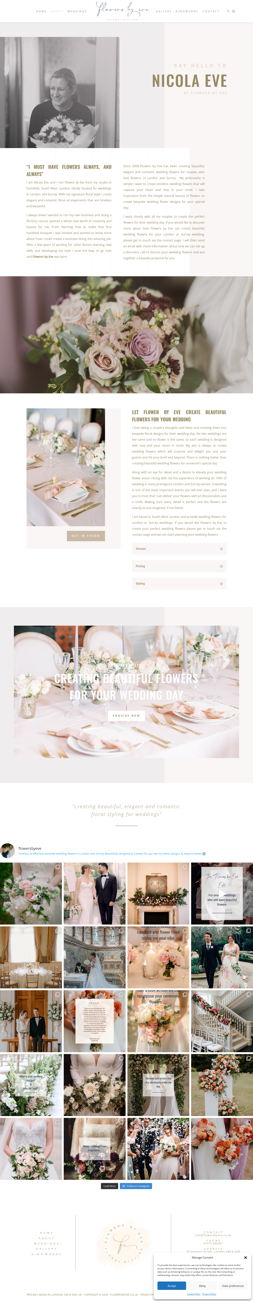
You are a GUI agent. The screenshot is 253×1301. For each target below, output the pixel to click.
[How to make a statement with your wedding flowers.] (222, 1085)
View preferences (233, 1286)
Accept (172, 1286)
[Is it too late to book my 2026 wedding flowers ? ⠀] (95, 957)
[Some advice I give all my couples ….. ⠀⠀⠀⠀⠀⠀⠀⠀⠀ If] (31, 957)
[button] (245, 1257)
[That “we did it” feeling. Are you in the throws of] (95, 894)
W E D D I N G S (46, 1243)
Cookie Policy (193, 1294)
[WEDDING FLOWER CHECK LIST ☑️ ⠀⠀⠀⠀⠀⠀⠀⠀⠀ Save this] (31, 1149)
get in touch (86, 535)
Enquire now (126, 715)
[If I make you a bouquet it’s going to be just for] (222, 957)
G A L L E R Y (46, 1248)
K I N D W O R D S (46, 1254)
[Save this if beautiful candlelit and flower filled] (158, 957)
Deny (202, 1286)
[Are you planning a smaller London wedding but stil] (222, 894)
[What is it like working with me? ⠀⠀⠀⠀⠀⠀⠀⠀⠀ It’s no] (95, 1021)
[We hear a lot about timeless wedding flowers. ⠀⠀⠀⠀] (95, 1085)
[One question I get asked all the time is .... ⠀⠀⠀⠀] (158, 1021)
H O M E (46, 1232)
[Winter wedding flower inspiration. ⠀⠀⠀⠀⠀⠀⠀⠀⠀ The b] (95, 1149)
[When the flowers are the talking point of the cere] (158, 1085)
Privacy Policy (209, 1294)
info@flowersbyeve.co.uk (213, 1235)
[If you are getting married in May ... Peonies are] (31, 894)
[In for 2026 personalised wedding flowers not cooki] (222, 1149)
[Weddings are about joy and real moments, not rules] (158, 1149)
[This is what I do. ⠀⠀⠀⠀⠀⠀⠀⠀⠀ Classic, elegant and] (31, 1021)
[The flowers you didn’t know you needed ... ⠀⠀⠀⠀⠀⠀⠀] (158, 894)
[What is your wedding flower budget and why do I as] (31, 1085)
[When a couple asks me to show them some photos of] (222, 1021)
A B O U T (46, 1238)
